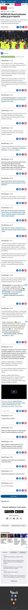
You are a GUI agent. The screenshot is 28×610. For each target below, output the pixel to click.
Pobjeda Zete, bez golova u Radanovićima (13, 556)
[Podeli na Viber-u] (23, 27)
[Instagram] (17, 518)
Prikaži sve (14, 581)
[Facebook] (7, 518)
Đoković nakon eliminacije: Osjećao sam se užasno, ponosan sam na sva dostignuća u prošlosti (13, 562)
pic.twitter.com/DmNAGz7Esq (10, 332)
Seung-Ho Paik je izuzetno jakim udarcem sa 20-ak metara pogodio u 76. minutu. (13, 99)
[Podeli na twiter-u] (20, 27)
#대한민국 (21, 290)
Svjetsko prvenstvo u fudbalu (18, 525)
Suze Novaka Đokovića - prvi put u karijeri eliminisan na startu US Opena (13, 567)
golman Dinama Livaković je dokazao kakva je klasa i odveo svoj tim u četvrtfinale (13, 402)
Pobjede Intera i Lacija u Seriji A (10, 572)
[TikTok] (21, 518)
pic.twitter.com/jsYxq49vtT (10, 293)
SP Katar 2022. (5, 525)
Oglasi (14, 1)
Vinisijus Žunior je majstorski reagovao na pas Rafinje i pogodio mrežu (13, 229)
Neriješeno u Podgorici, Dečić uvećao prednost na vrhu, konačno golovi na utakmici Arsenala (14, 576)
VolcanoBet (4, 8)
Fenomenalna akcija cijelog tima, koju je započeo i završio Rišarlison (13, 182)
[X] (10, 518)
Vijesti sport (6, 53)
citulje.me (9, 1)
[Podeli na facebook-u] (17, 27)
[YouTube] (14, 518)
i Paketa (17, 150)
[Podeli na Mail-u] (26, 27)
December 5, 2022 (8, 335)
